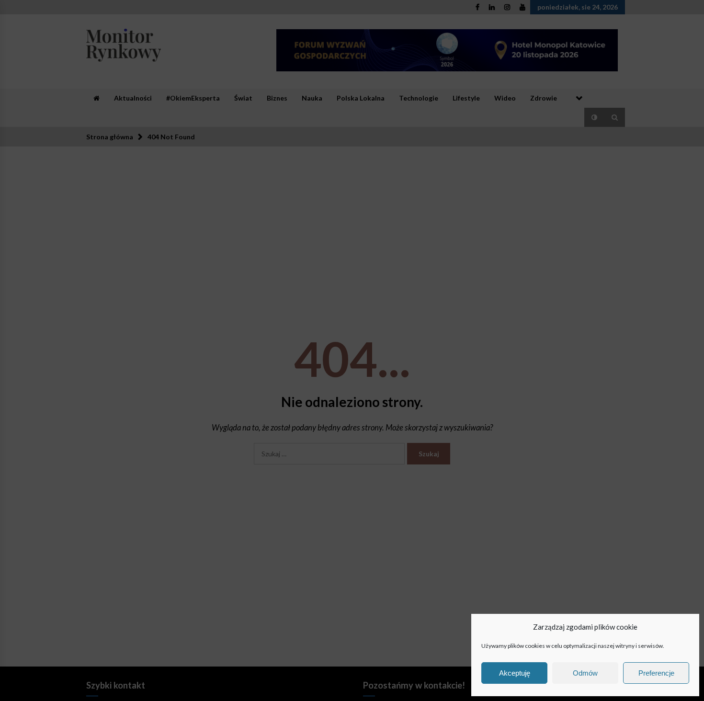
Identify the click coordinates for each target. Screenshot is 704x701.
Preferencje (656, 673)
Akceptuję (514, 673)
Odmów (585, 673)
